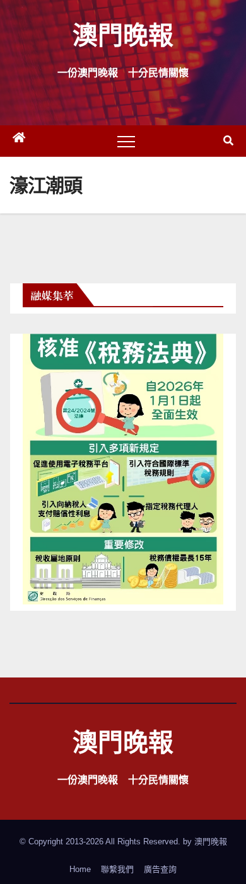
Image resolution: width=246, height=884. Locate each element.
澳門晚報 (123, 34)
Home (80, 869)
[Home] (18, 141)
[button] (228, 140)
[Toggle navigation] (126, 141)
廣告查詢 (160, 869)
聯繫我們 (117, 869)
